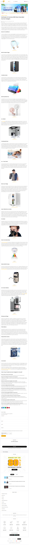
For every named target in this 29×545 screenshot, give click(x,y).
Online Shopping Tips (4, 500)
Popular (12, 474)
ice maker (3, 121)
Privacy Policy (19, 448)
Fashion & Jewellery (4, 505)
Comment (2, 415)
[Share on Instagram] (9, 407)
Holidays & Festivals (4, 15)
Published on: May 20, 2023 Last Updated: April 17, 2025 (8, 21)
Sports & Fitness (4, 503)
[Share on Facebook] (2, 407)
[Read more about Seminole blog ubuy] (3, 1)
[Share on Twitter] (3, 407)
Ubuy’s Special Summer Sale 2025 (6, 369)
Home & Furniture (4, 510)
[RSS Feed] (19, 541)
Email (2, 424)
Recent (17, 474)
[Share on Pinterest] (7, 407)
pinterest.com (14, 50)
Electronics (3, 495)
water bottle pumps (4, 269)
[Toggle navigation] (1, 1)
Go (14, 1)
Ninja (23, 293)
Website (2, 427)
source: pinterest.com (14, 207)
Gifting (3, 498)
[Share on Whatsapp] (5, 407)
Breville (26, 293)
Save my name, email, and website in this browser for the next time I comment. (12, 430)
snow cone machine (4, 242)
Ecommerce (3, 508)
